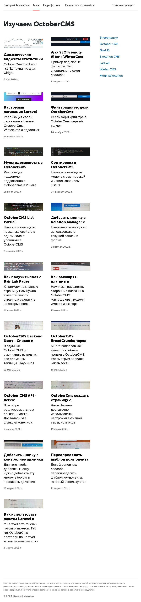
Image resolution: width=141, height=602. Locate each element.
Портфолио (51, 5)
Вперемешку (109, 37)
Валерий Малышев (16, 5)
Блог (36, 5)
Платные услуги (122, 5)
